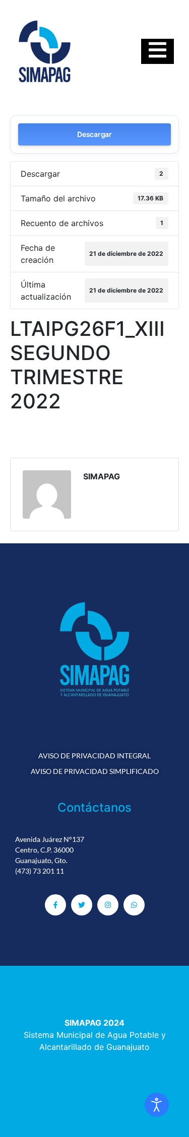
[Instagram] (107, 904)
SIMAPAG (101, 476)
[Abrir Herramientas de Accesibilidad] (157, 1105)
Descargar (94, 134)
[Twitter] (81, 904)
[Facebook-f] (55, 904)
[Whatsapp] (134, 904)
